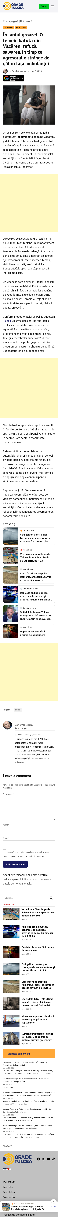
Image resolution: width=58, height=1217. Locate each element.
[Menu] (52, 6)
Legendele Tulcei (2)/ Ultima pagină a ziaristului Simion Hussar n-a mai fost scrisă (37, 1002)
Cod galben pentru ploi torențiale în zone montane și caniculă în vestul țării (38, 967)
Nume (6, 825)
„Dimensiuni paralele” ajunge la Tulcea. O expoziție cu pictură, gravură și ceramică (37, 1036)
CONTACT (7, 1146)
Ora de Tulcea (9, 1192)
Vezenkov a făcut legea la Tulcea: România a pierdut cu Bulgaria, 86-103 (38, 912)
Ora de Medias (9, 1197)
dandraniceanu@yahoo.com (29, 734)
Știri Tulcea (21, 27)
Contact (43, 6)
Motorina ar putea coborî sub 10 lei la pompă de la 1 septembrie (38, 1019)
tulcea (17, 710)
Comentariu (8, 794)
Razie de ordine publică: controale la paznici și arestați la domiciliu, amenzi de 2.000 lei (37, 931)
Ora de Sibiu (8, 1187)
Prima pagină (10, 21)
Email (6, 838)
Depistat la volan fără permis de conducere (38, 948)
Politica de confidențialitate (19, 1214)
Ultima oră (26, 21)
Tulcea (7, 320)
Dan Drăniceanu (19, 71)
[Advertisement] (29, 203)
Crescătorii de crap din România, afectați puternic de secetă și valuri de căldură (38, 984)
